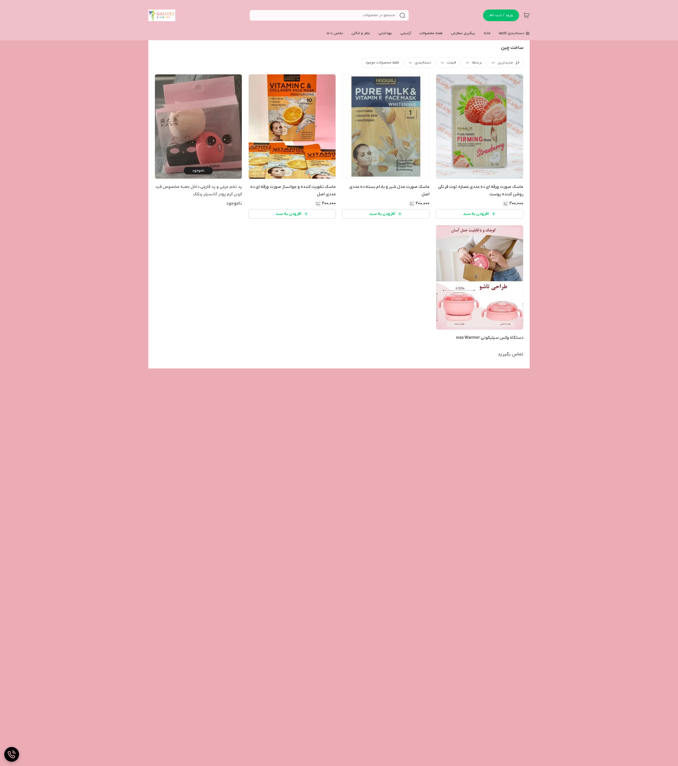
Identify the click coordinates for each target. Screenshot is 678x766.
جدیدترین (505, 62)
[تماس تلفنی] (11, 754)
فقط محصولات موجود (382, 62)
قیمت (451, 62)
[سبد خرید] (526, 15)
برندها (477, 62)
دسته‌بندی (423, 62)
